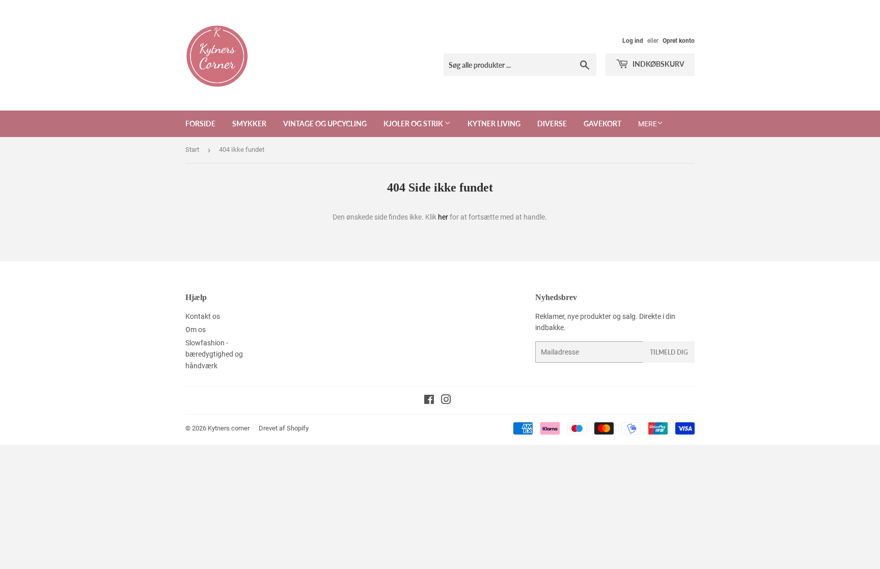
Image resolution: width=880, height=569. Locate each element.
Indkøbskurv (657, 64)
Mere (647, 124)
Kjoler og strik (414, 123)
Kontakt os (202, 316)
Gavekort (602, 123)
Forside (200, 123)
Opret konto (679, 40)
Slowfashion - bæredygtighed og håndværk (214, 354)
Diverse (552, 123)
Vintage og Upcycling (325, 123)
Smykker (249, 123)
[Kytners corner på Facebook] (429, 401)
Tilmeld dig (669, 352)
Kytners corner (229, 428)
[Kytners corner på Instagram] (446, 401)
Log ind (632, 40)
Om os (195, 330)
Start (192, 149)
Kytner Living (494, 123)
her (443, 217)
